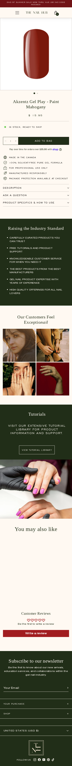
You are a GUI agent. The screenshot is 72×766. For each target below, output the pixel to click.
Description (12, 187)
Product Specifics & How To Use (29, 202)
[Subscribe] (68, 688)
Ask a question (15, 195)
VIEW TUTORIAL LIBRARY (37, 450)
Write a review (36, 633)
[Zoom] (65, 22)
